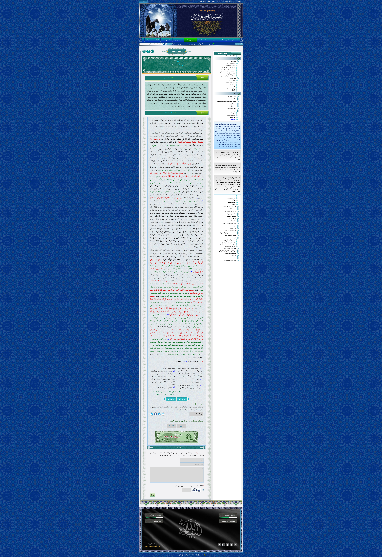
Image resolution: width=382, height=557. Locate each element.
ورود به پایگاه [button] (157, 521)
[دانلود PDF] (144, 51)
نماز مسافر (233, 119)
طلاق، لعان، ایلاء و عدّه (230, 253)
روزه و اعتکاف (233, 209)
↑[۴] (201, 385)
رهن (196, 197)
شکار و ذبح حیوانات (231, 214)
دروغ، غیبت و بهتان (230, 83)
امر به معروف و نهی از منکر (229, 223)
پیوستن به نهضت (230, 515)
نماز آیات (233, 200)
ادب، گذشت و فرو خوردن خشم (228, 76)
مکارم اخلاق (233, 61)
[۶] (168, 339)
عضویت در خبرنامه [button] (155, 515)
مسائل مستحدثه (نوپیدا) (230, 260)
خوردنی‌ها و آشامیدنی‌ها (230, 211)
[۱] (160, 176)
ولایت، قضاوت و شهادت (230, 230)
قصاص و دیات (233, 228)
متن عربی (184, 361)
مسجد (233, 204)
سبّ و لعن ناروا (232, 85)
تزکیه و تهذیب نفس (231, 63)
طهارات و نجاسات (232, 99)
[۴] (191, 272)
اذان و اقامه (232, 113)
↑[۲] (201, 379)
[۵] (168, 314)
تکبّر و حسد (232, 87)
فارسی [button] (143, 1)
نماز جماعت (232, 117)
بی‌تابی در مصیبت (231, 89)
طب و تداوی (233, 104)
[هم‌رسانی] (152, 51)
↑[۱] (201, 368)
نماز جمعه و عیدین (231, 198)
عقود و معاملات (232, 238)
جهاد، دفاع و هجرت (231, 221)
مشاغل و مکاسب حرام (230, 235)
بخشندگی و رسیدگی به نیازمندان (227, 72)
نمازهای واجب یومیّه (230, 115)
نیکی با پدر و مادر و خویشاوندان (228, 70)
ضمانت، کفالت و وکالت (230, 246)
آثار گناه (233, 91)
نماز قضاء (233, 196)
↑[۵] (174, 371)
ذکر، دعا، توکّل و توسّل (230, 66)
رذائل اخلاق (233, 78)
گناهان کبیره (232, 80)
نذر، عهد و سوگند (231, 216)
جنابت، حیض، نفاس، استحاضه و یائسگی (226, 101)
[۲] (202, 201)
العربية (181, 425)
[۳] (202, 266)
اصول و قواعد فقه (232, 96)
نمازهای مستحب (231, 202)
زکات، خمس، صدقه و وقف (229, 207)
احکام (235, 94)
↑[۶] (174, 387)
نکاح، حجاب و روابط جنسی (229, 248)
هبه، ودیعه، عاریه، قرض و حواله (228, 242)
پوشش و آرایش (232, 106)
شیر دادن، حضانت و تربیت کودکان (227, 251)
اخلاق (235, 58)
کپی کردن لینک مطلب (196, 414)
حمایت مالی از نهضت (228, 521)
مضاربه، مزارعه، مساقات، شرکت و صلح (226, 244)
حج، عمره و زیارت (232, 218)
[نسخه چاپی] (148, 51)
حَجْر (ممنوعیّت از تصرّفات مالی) (228, 233)
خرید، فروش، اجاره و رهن (229, 240)
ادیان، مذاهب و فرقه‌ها (230, 56)
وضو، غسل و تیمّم (231, 108)
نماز (235, 111)
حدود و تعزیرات (232, 226)
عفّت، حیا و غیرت (231, 74)
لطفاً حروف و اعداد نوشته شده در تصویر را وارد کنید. (189, 486)
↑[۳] (201, 382)
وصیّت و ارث (233, 255)
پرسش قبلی (182, 399)
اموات (234, 258)
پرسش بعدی (171, 399)
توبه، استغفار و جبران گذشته (228, 68)
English (171, 426)
